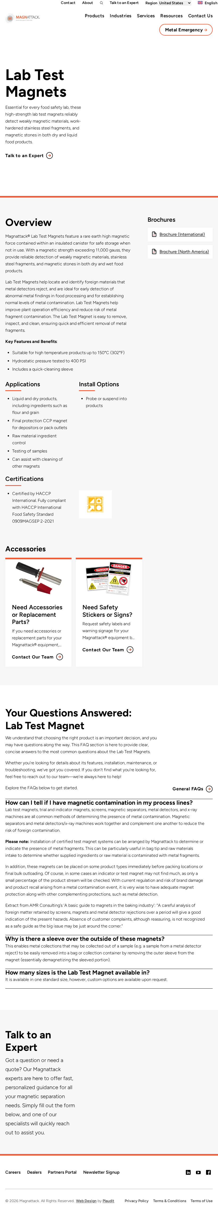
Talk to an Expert (24, 155)
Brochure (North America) (184, 251)
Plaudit (108, 1201)
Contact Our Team (33, 657)
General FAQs (188, 788)
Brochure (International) (182, 234)
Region (151, 3)
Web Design (86, 1201)
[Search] (101, 3)
